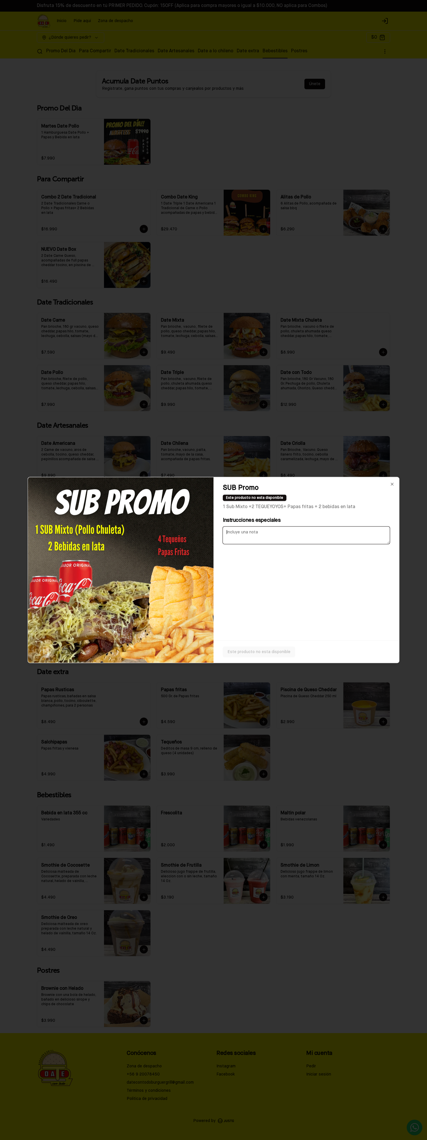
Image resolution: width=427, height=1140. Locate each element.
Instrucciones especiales (251, 520)
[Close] (392, 484)
